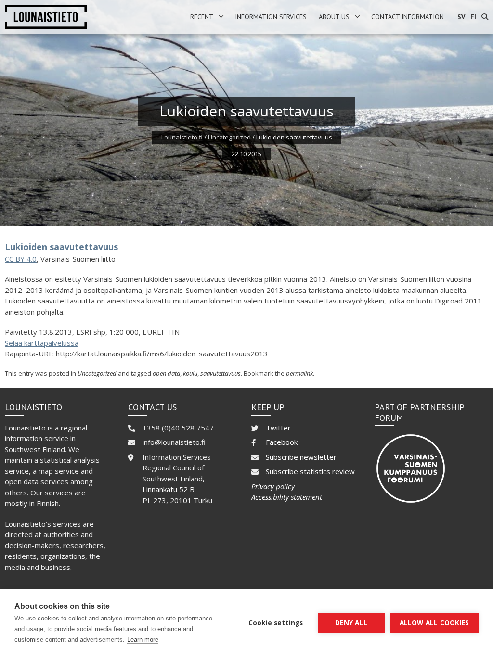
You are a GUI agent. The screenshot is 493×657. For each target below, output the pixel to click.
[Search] (484, 17)
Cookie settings (275, 623)
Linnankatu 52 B (169, 489)
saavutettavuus (220, 373)
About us (334, 17)
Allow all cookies (434, 623)
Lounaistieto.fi (182, 137)
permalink (299, 373)
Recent (201, 17)
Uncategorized (229, 137)
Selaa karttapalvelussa (41, 343)
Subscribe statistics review (310, 471)
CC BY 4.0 (21, 259)
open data (166, 373)
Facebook (282, 442)
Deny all (351, 623)
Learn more (142, 639)
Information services (271, 17)
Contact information (407, 17)
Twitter (278, 427)
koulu (190, 373)
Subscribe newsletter (301, 457)
